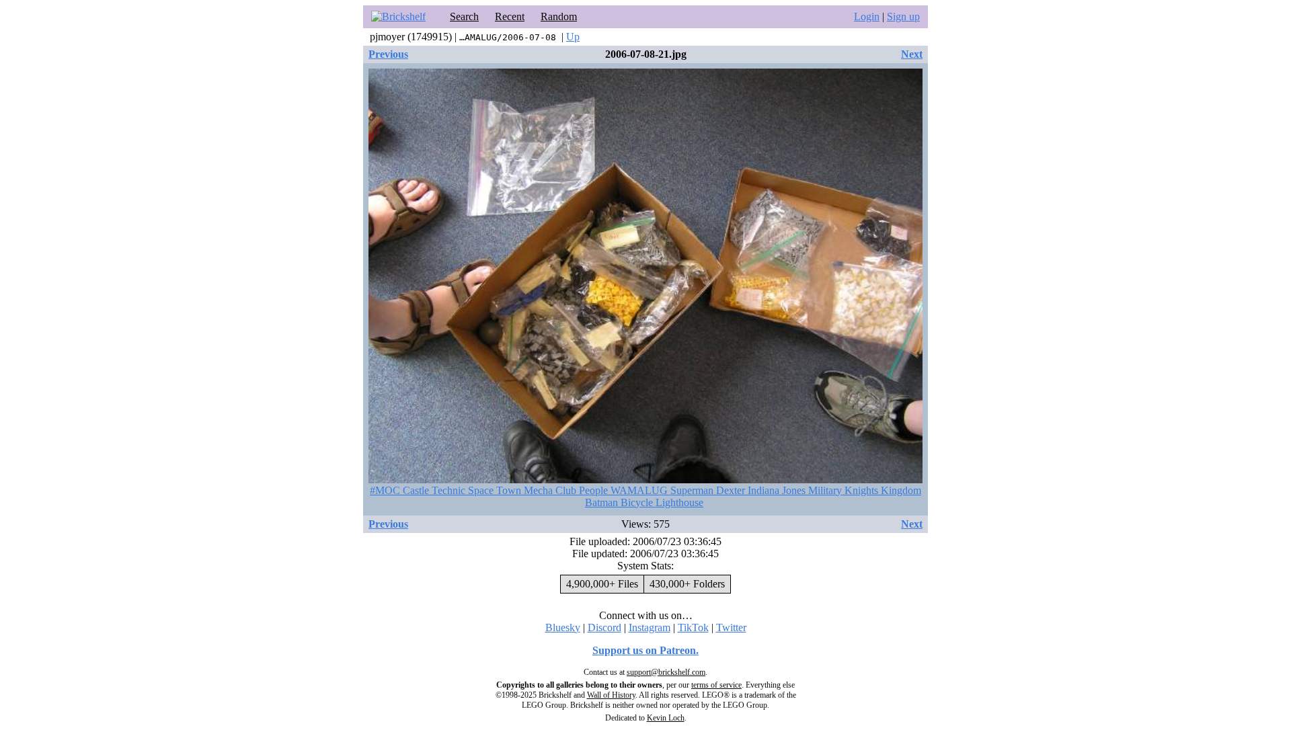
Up (573, 36)
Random (559, 16)
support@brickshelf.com (666, 672)
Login (866, 16)
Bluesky (562, 627)
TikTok (693, 627)
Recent (509, 16)
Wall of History (611, 695)
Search (464, 16)
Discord (604, 627)
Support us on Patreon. (645, 650)
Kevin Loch (665, 718)
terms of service (716, 685)
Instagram (649, 627)
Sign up (903, 16)
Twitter (731, 627)
